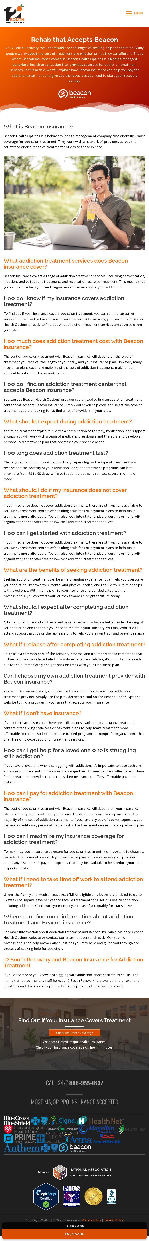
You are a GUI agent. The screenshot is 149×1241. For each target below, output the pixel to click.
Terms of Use (113, 1220)
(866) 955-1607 (74, 1234)
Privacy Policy (91, 1220)
